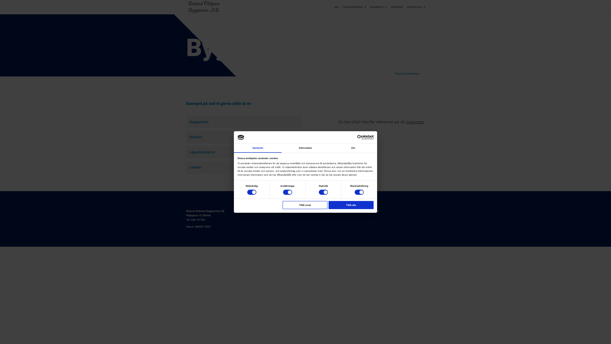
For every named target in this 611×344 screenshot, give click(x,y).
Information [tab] (305, 148)
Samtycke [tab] (257, 148)
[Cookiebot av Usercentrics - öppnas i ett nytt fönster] (360, 137)
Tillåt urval (305, 205)
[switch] (287, 192)
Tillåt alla (351, 205)
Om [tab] (353, 148)
